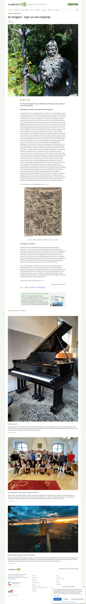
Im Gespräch (56, 10)
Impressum (74, 601)
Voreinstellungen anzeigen (77, 599)
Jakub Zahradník (10, 432)
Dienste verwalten (57, 595)
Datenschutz (64, 601)
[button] (83, 586)
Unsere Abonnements (36, 582)
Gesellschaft (15, 10)
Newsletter (34, 584)
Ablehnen (66, 599)
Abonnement (70, 4)
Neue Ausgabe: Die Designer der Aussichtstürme (21, 555)
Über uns (33, 575)
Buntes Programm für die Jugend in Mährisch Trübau (23, 492)
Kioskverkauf (34, 580)
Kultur (32, 10)
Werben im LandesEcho (36, 586)
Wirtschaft (37, 10)
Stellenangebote (35, 577)
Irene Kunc (10, 20)
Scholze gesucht (12, 424)
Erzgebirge (26, 287)
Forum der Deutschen (24, 10)
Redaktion (9, 563)
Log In (76, 4)
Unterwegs (44, 10)
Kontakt (33, 579)
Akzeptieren (57, 599)
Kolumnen (50, 10)
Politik (10, 10)
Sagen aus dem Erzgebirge (41, 287)
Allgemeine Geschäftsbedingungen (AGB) (39, 587)
